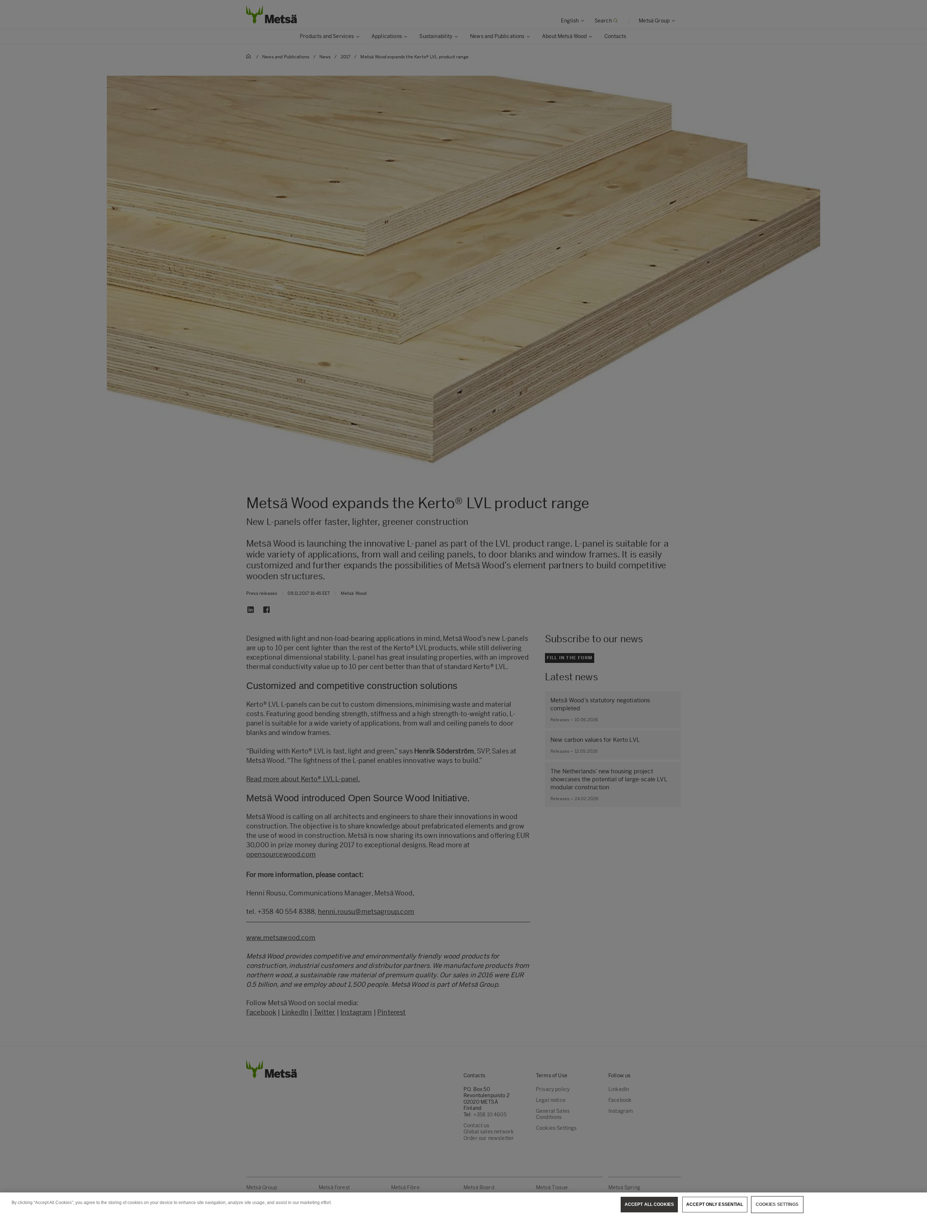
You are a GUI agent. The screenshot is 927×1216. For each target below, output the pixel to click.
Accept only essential (714, 1204)
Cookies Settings (777, 1204)
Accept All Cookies (649, 1204)
